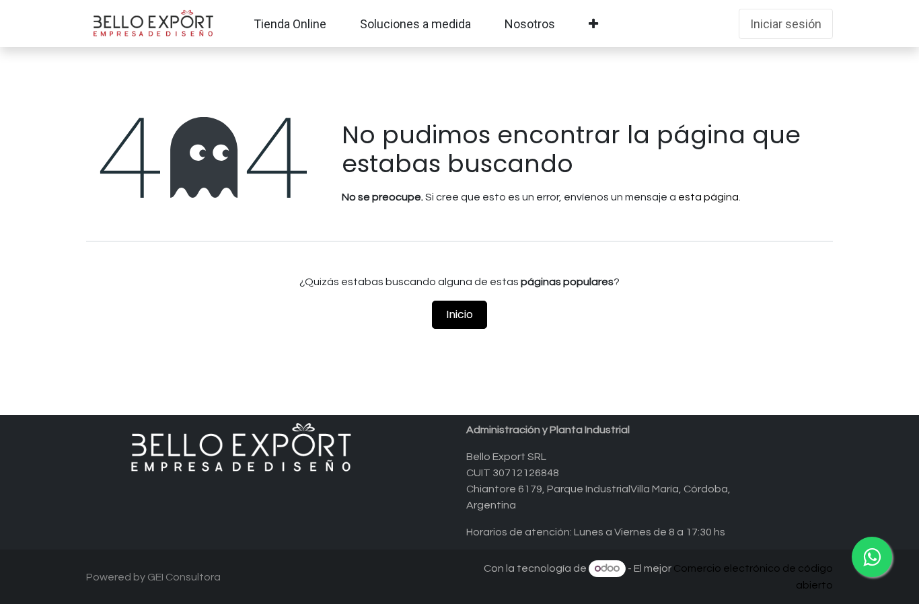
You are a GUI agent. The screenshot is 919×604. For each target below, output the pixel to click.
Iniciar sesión (785, 24)
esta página (708, 197)
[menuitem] (290, 24)
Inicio (459, 314)
